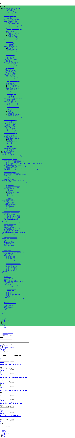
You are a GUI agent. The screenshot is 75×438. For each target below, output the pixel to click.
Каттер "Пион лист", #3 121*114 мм (11, 403)
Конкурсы (4, 313)
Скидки (3, 319)
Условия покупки (5, 320)
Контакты (4, 321)
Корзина (3, 325)
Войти (3, 324)
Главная (3, 428)
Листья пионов (5, 334)
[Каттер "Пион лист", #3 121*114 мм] (37, 398)
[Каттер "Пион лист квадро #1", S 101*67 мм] (37, 372)
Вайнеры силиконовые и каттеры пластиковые (12, 331)
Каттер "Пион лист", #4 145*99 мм (10, 416)
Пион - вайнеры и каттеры (8, 333)
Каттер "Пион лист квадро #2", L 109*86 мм (13, 390)
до (5, 344)
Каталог (3, 312)
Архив (5, 318)
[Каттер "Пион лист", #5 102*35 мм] (37, 359)
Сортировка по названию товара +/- (7, 347)
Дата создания (3, 348)
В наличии (2, 350)
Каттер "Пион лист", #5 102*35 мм (10, 364)
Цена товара (2, 349)
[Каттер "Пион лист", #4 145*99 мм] (37, 410)
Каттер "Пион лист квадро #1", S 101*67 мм (13, 377)
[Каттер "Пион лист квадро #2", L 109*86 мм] (37, 385)
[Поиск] (11, 344)
